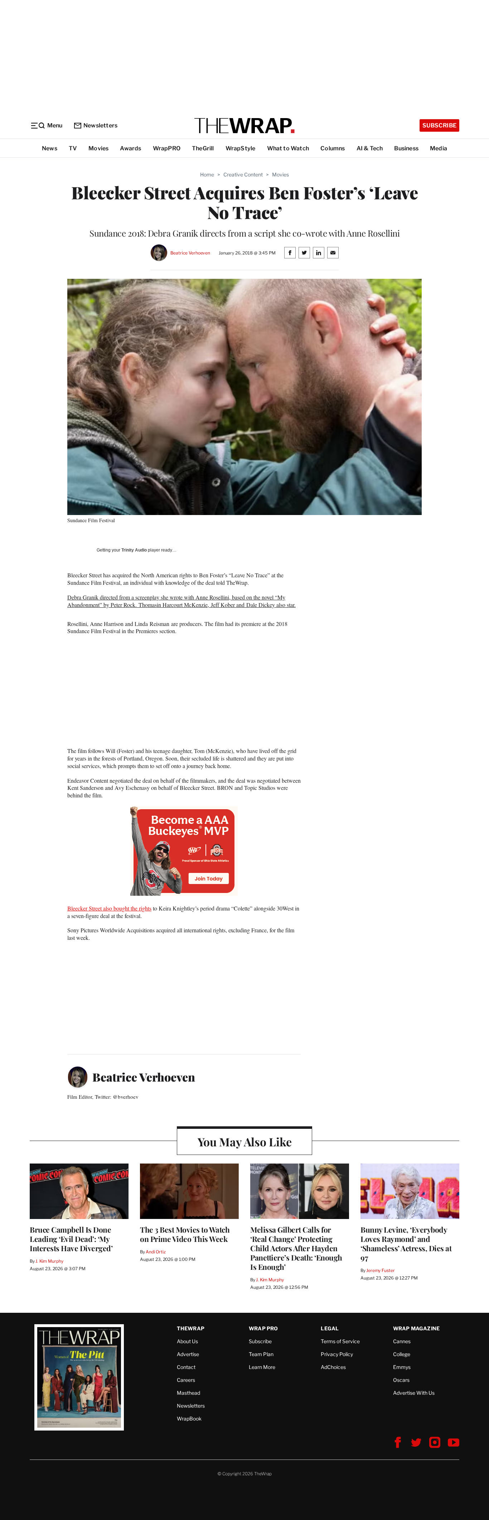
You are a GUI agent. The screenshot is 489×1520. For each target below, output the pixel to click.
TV (73, 148)
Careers (186, 1380)
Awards (130, 148)
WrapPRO (166, 148)
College (401, 1354)
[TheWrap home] (244, 125)
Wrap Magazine (416, 1328)
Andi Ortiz (156, 1251)
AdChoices (333, 1367)
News (49, 148)
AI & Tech (370, 148)
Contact (186, 1367)
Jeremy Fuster (380, 1270)
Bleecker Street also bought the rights (109, 908)
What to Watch (288, 148)
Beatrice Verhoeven (190, 253)
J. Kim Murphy (49, 1261)
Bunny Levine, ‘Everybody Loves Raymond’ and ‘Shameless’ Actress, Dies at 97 (405, 1243)
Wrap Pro (263, 1328)
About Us (187, 1341)
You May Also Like (245, 1141)
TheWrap (190, 1328)
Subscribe (439, 125)
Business (406, 148)
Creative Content (243, 174)
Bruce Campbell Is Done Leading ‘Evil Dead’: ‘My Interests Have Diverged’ (71, 1239)
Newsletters (100, 125)
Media (438, 148)
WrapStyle (241, 148)
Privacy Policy (337, 1354)
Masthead (188, 1393)
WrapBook (189, 1418)
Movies (98, 148)
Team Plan (261, 1354)
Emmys (402, 1367)
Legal (330, 1328)
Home (207, 174)
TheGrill (203, 148)
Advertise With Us (414, 1393)
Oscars (401, 1380)
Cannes (402, 1341)
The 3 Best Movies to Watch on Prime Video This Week (184, 1234)
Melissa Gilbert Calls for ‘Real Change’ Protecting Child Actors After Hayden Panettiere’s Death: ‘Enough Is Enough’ (296, 1248)
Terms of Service (340, 1341)
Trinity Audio (134, 550)
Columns (332, 148)
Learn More (262, 1367)
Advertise (188, 1354)
